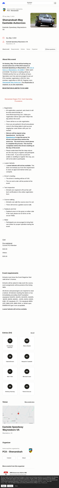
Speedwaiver (10, 137)
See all (32, 332)
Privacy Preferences (42, 482)
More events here (29, 402)
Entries (23, 49)
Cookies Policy (45, 481)
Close (16, 486)
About (24, 458)
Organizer (34, 49)
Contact (9, 458)
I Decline (10, 486)
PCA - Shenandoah (13, 10)
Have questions (51, 49)
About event (5, 49)
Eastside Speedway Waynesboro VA (14, 28)
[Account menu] (55, 3)
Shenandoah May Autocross (11, 82)
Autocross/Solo (11, 9)
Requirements (15, 49)
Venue (28, 49)
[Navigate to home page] (3, 3)
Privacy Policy (4, 482)
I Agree (3, 486)
